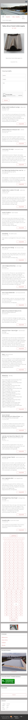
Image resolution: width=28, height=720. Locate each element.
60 (17, 567)
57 (5, 567)
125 (21, 604)
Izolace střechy (5, 640)
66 (22, 570)
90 (17, 583)
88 (9, 583)
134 (6, 612)
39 (13, 556)
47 (5, 562)
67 (5, 572)
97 (4, 588)
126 (6, 607)
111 (11, 596)
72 (5, 575)
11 (21, 541)
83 (9, 580)
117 (21, 599)
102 (6, 591)
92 (5, 585)
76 (22, 575)
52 (5, 564)
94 (13, 585)
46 (22, 559)
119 (11, 601)
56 (22, 564)
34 (13, 554)
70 (17, 572)
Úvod (3, 16)
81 (22, 578)
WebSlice (16, 716)
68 (9, 572)
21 (22, 546)
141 (21, 614)
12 (5, 543)
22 (5, 549)
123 (11, 604)
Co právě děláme (14, 671)
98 (8, 588)
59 (13, 567)
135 (11, 612)
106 (6, 593)
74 (13, 575)
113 (21, 596)
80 (17, 578)
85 (17, 580)
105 (21, 591)
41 (22, 556)
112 (16, 596)
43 (9, 559)
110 (6, 596)
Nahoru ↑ (17, 718)
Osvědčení (4, 642)
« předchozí (13, 535)
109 (21, 593)
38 (9, 556)
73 (9, 575)
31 (22, 551)
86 (22, 580)
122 (6, 604)
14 (13, 543)
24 (13, 549)
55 (17, 564)
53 (9, 564)
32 (5, 554)
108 (16, 593)
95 (17, 585)
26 (22, 549)
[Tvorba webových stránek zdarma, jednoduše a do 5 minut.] (11, 716)
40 (17, 556)
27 (5, 551)
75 (17, 575)
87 (5, 583)
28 (9, 551)
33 (9, 554)
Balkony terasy (4, 637)
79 (13, 578)
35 (17, 554)
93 (9, 585)
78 (9, 578)
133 (21, 609)
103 (11, 591)
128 (16, 607)
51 (22, 562)
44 (13, 559)
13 (9, 543)
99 (13, 588)
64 (13, 570)
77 (5, 578)
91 (22, 583)
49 (13, 562)
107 (11, 593)
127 (11, 607)
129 (21, 607)
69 (13, 572)
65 (17, 570)
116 (16, 599)
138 (6, 614)
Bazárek (8, 16)
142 (11, 617)
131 (11, 609)
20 (17, 546)
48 (9, 562)
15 (17, 543)
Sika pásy (3, 645)
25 (17, 549)
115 (11, 599)
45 (17, 559)
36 (22, 554)
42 (5, 559)
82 (5, 580)
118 (6, 601)
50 (17, 562)
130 (6, 609)
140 (16, 614)
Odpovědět (21, 123)
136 (16, 612)
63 (9, 570)
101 (22, 588)
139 (11, 614)
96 (22, 585)
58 (9, 567)
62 (5, 570)
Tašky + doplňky (16, 16)
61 (22, 567)
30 (17, 551)
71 (22, 572)
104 (16, 591)
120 (16, 601)
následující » (14, 620)
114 (6, 599)
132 (16, 609)
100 (17, 588)
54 (13, 564)
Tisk (21, 716)
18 (9, 546)
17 (5, 546)
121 (21, 601)
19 (13, 546)
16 (22, 543)
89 (13, 583)
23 (9, 549)
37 (5, 556)
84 (13, 580)
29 (13, 551)
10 (17, 541)
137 (21, 612)
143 (16, 617)
